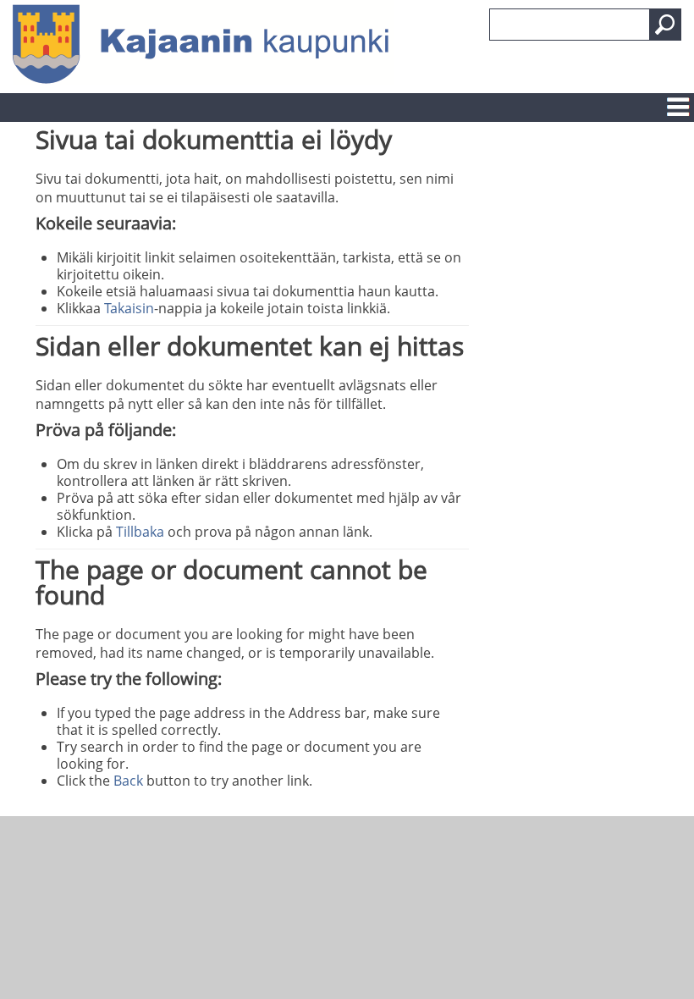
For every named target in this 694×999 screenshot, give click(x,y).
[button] (665, 24)
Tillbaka (140, 531)
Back (128, 780)
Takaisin (129, 308)
